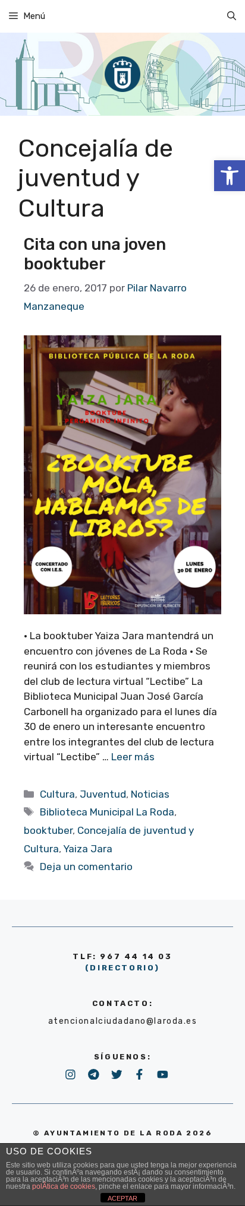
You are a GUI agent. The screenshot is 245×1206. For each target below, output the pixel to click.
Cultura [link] (57, 794)
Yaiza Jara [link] (87, 849)
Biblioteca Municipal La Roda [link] (107, 812)
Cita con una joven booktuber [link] (95, 254)
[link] (229, 175)
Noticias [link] (150, 794)
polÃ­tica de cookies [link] (63, 1186)
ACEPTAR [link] (122, 1198)
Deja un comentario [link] (86, 866)
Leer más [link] (133, 757)
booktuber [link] (48, 830)
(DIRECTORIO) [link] (122, 967)
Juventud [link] (103, 794)
